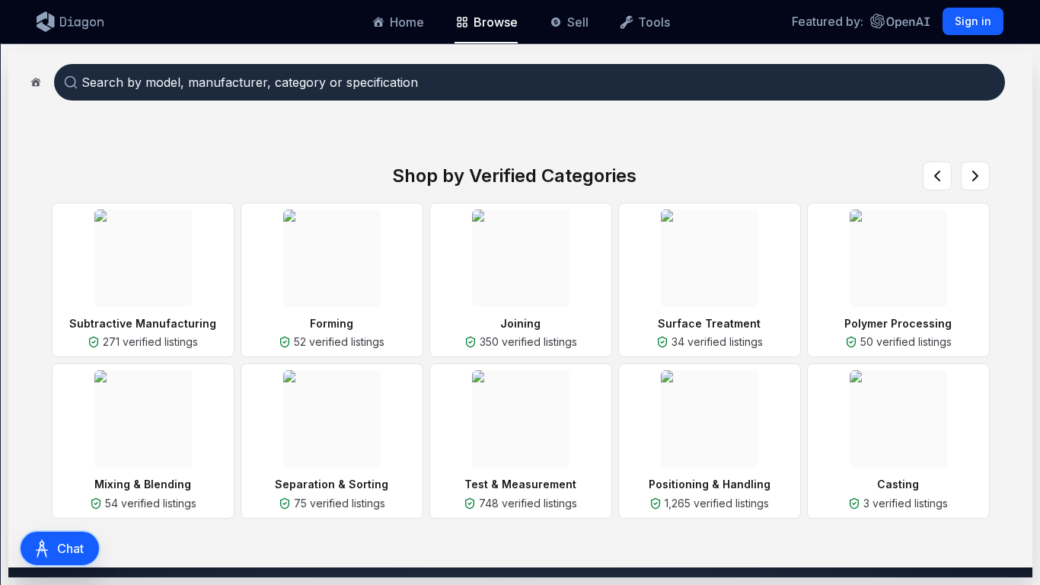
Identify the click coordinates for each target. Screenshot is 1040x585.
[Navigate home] (36, 82)
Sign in (973, 20)
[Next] (975, 175)
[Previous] (937, 175)
